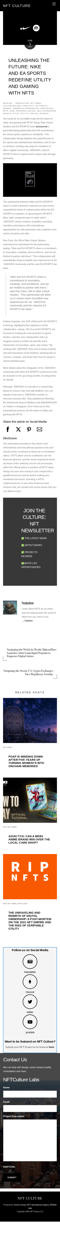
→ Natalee (27, 620)
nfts (5, 111)
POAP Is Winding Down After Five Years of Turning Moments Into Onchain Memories (26, 761)
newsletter (22, 103)
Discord (30, 992)
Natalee (7, 103)
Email (6, 1102)
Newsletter (30, 972)
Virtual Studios (39, 113)
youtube (30, 1032)
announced (41, 126)
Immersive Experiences (26, 108)
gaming (7, 108)
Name (6, 1087)
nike (12, 111)
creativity (28, 106)
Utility (24, 113)
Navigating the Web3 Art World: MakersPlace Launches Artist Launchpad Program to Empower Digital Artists (32, 653)
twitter (30, 1012)
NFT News (36, 103)
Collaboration (12, 106)
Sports (7, 113)
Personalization (26, 111)
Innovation (46, 108)
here (51, 1047)
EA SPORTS (41, 106)
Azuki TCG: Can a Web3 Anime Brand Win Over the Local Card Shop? (29, 839)
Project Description (13, 1116)
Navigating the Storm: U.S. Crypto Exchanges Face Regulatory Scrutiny (28, 672)
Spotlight (23, 903)
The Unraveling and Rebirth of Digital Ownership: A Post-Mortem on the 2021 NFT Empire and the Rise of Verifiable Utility (29, 920)
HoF (5, 827)
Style (16, 113)
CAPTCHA (9, 1167)
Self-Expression (46, 111)
